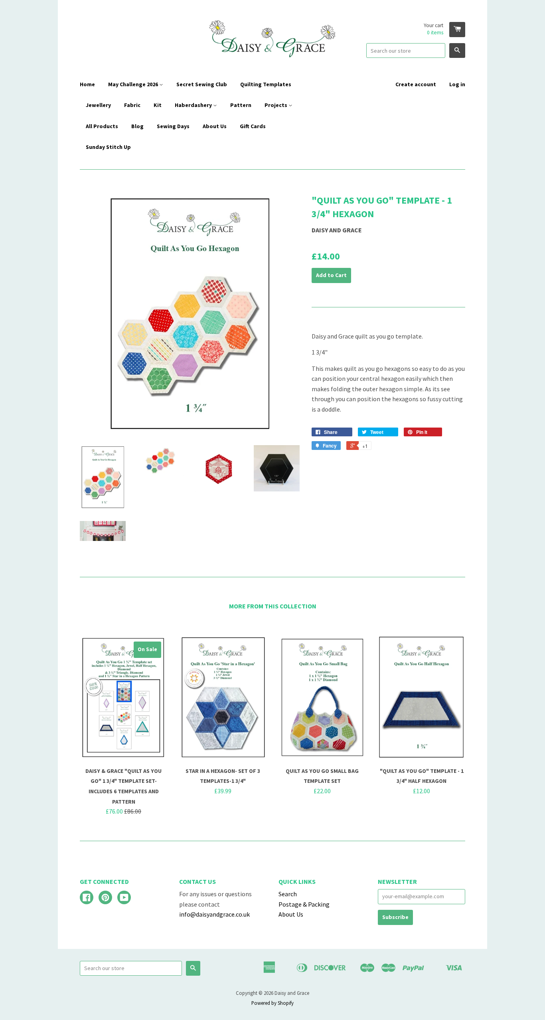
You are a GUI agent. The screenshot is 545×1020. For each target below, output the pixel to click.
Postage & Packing (304, 904)
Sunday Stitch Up (108, 147)
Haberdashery (194, 105)
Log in (457, 84)
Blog (137, 126)
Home (87, 84)
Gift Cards (253, 126)
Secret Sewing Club (201, 84)
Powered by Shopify (272, 1003)
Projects (276, 105)
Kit (158, 105)
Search (287, 894)
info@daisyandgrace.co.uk (214, 914)
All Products (102, 126)
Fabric (132, 105)
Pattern (240, 105)
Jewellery (98, 105)
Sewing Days (173, 126)
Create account (415, 84)
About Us (215, 126)
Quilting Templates (265, 84)
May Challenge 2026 (133, 84)
